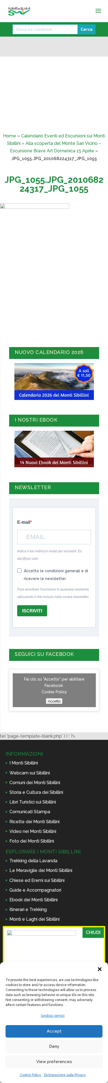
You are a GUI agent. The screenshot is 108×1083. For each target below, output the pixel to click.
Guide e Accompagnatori (35, 890)
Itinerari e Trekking (28, 909)
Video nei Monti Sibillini (32, 831)
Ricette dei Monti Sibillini (34, 821)
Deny (54, 1046)
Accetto (54, 701)
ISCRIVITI (32, 611)
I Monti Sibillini (23, 763)
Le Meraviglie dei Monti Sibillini (40, 870)
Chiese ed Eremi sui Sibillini (37, 880)
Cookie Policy (30, 1075)
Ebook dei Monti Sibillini (33, 899)
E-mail (23, 522)
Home (9, 135)
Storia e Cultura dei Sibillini (36, 792)
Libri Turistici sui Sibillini (32, 802)
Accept (54, 1031)
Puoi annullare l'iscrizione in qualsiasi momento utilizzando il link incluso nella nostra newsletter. (53, 593)
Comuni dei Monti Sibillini (34, 782)
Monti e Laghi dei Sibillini (34, 919)
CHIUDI (93, 932)
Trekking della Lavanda (33, 860)
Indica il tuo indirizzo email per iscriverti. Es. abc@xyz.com (50, 555)
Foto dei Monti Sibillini (31, 841)
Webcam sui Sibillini (29, 773)
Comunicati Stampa (29, 811)
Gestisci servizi (53, 1016)
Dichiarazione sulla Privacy (65, 1075)
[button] (99, 969)
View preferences (54, 1061)
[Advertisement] (54, 294)
